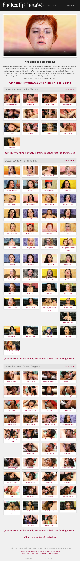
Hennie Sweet (49, 468)
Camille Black (30, 336)
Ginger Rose (12, 293)
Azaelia (12, 496)
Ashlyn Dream (49, 525)
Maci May (31, 264)
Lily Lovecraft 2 (49, 248)
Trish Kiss (31, 190)
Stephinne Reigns (12, 468)
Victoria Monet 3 (12, 190)
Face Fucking (39, 5)
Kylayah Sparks (31, 396)
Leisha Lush (68, 381)
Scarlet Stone (49, 293)
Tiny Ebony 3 (68, 453)
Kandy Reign (68, 133)
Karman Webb (12, 482)
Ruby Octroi (68, 293)
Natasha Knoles (12, 308)
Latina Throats (70, 5)
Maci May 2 (30, 219)
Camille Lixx (12, 119)
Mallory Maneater (49, 176)
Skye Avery (49, 279)
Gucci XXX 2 (49, 396)
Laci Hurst (68, 336)
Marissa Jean (30, 204)
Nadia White (31, 293)
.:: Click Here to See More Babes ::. (40, 537)
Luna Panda (12, 248)
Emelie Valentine (11, 104)
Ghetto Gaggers (54, 5)
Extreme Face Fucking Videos (29, 551)
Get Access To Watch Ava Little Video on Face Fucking (40, 82)
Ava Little (49, 233)
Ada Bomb (68, 176)
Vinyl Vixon (30, 279)
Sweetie (68, 511)
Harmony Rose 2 (30, 410)
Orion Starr (49, 336)
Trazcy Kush (49, 482)
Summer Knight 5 (49, 424)
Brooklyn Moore (12, 233)
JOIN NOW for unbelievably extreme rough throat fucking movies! (40, 152)
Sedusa (30, 133)
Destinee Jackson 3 (49, 381)
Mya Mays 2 (12, 424)
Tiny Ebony (30, 496)
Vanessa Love (49, 104)
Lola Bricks (30, 468)
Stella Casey (12, 176)
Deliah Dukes (30, 308)
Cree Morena (49, 453)
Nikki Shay (12, 148)
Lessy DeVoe (31, 424)
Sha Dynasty (31, 381)
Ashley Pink (30, 511)
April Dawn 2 (68, 264)
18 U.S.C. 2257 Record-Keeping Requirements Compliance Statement (40, 558)
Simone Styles (30, 453)
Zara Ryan (12, 264)
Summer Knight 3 (68, 468)
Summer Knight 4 (68, 424)
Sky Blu (49, 410)
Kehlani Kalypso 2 (49, 219)
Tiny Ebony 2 (68, 482)
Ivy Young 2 (68, 396)
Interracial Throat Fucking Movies (47, 553)
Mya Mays (30, 439)
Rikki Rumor (31, 119)
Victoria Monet (49, 264)
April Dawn (68, 279)
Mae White (30, 104)
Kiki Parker (68, 233)
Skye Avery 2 (12, 279)
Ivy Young (12, 410)
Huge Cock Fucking (28, 553)
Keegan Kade (49, 204)
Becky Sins (68, 190)
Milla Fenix (11, 336)
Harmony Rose (49, 439)
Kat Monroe (30, 176)
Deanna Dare (49, 119)
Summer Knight (68, 496)
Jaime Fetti (49, 496)
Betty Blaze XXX (68, 322)
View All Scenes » (70, 89)
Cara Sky (49, 133)
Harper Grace (68, 308)
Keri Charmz (31, 525)
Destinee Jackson (68, 439)
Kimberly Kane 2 (49, 190)
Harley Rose (68, 219)
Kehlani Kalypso (30, 233)
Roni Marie (12, 204)
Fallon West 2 (12, 219)
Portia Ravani (49, 511)
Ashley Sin (68, 410)
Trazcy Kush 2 (30, 482)
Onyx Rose (11, 133)
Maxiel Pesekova (68, 119)
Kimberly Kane (68, 204)
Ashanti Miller (11, 381)
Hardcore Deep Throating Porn (50, 551)
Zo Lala (12, 396)
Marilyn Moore (30, 248)
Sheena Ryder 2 (68, 104)
